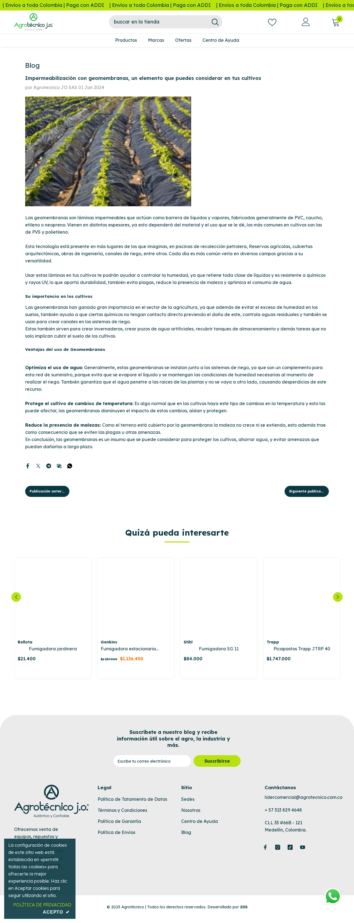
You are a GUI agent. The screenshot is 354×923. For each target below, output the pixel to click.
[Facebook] (27, 465)
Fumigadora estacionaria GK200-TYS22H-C (128, 649)
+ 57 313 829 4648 (283, 810)
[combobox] (158, 21)
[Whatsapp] (69, 465)
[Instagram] (278, 847)
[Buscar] (166, 21)
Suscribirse (217, 761)
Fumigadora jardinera (53, 648)
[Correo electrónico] (59, 465)
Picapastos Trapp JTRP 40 (302, 648)
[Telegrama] (48, 465)
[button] (16, 597)
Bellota (25, 642)
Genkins (109, 642)
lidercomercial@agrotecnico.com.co (303, 797)
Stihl (188, 642)
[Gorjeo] (38, 465)
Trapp (273, 642)
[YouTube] (302, 847)
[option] (52, 618)
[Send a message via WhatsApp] (333, 896)
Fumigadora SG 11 (219, 648)
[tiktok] (290, 847)
